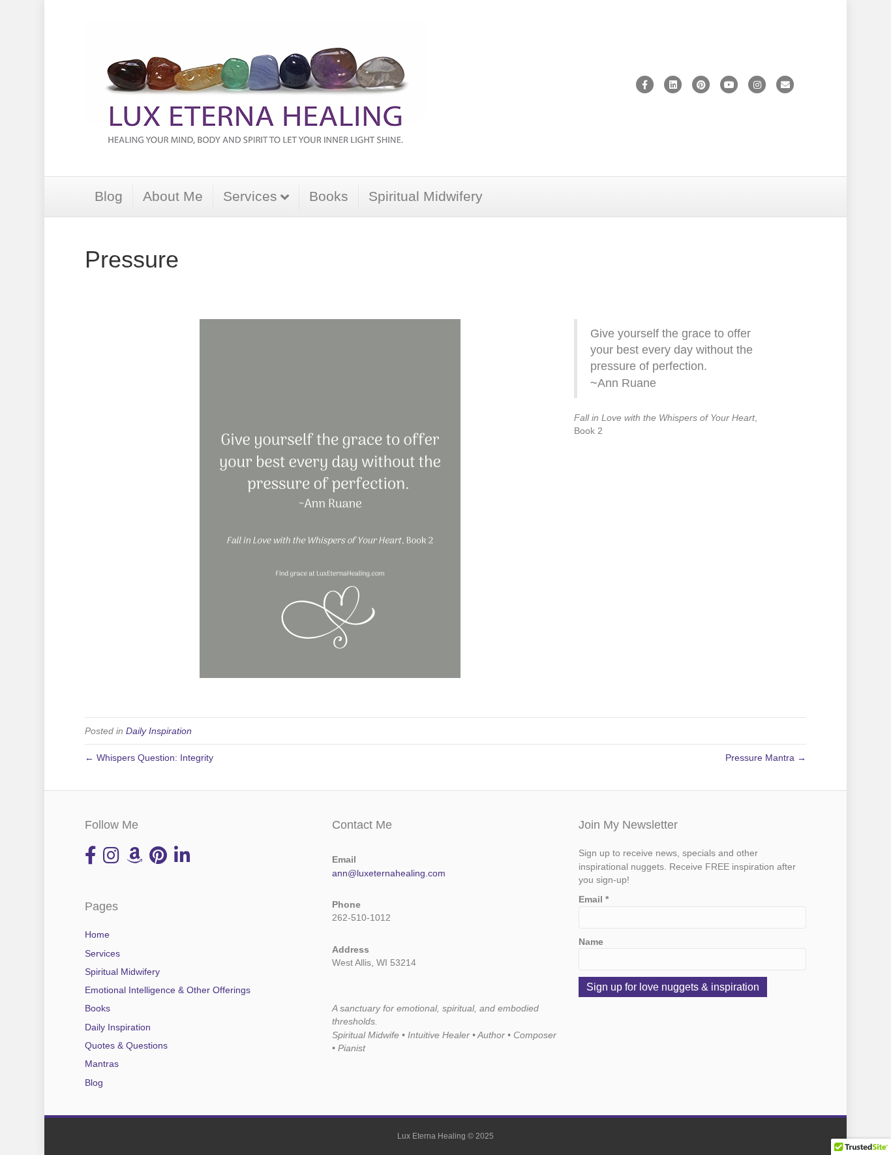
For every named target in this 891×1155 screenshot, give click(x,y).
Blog (109, 196)
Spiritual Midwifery (426, 196)
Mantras (102, 1063)
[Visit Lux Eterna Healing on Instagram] (111, 859)
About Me (173, 196)
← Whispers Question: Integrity (149, 757)
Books (328, 196)
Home (97, 934)
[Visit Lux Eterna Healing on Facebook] (91, 859)
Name (591, 941)
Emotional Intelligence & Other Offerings (167, 990)
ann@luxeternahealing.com (389, 873)
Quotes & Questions (126, 1045)
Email (594, 899)
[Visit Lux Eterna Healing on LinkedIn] (182, 859)
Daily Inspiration (159, 731)
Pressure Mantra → (765, 757)
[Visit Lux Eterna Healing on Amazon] (135, 859)
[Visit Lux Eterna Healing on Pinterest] (158, 859)
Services (250, 196)
